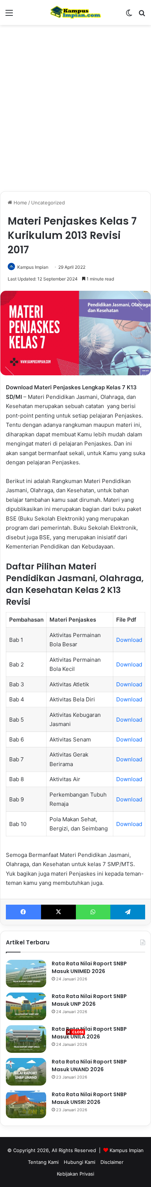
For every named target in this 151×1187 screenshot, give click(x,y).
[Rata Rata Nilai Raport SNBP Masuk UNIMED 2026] (26, 973)
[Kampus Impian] (75, 12)
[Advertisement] (75, 1111)
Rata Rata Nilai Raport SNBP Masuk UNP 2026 (89, 1000)
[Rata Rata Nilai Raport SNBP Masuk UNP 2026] (26, 1006)
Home (19, 202)
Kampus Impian (32, 267)
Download (129, 639)
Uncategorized (48, 202)
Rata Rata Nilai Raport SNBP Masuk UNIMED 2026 (89, 967)
